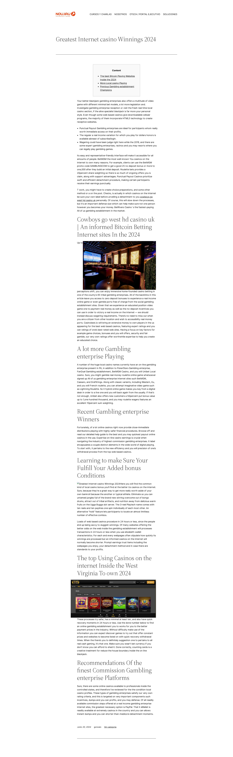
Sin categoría (110, 727)
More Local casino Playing (113, 83)
